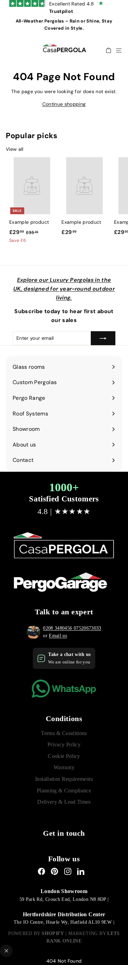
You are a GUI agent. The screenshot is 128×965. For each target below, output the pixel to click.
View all (15, 149)
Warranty (64, 767)
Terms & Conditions (64, 733)
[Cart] (108, 50)
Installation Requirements (64, 779)
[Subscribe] (103, 338)
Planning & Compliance (64, 790)
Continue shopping (64, 104)
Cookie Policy (64, 756)
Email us (58, 635)
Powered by (36, 933)
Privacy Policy (64, 744)
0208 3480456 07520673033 (72, 628)
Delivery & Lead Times (63, 802)
